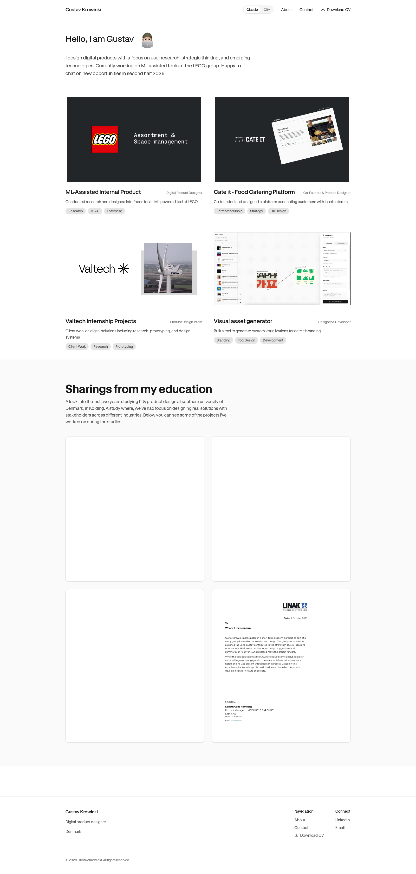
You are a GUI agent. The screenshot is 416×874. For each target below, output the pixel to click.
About (286, 9)
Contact (306, 9)
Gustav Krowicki (83, 9)
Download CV (312, 835)
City (267, 9)
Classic (252, 9)
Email (339, 827)
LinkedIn (342, 819)
